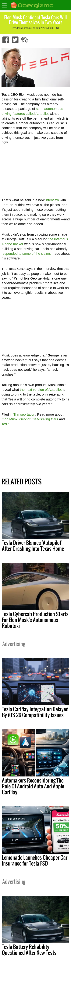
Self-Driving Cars (45, 419)
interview (52, 200)
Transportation (24, 414)
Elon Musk (9, 419)
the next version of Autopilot (41, 390)
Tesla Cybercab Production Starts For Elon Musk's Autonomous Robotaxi (35, 619)
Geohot (24, 419)
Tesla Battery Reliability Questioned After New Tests (29, 949)
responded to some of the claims (26, 253)
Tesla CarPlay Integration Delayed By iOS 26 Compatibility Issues (35, 712)
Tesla (5, 424)
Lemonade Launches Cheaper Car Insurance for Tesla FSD (34, 860)
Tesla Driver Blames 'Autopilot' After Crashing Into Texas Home (33, 545)
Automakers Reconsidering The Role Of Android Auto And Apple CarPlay (33, 786)
